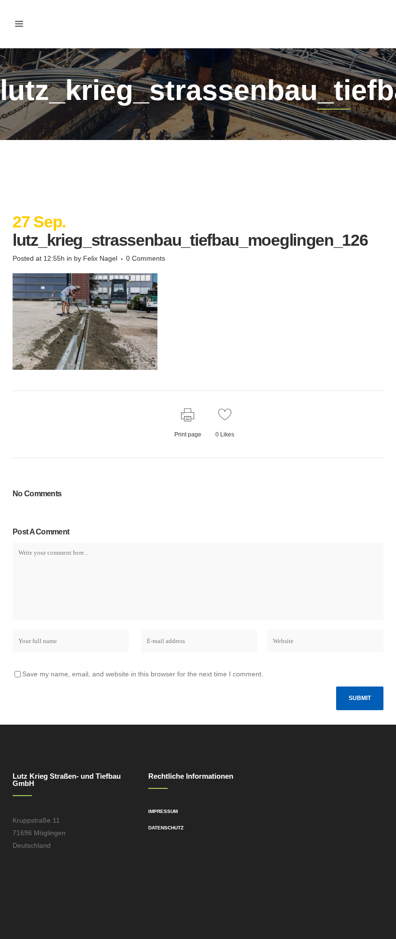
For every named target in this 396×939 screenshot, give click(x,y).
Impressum (163, 811)
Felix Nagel (100, 258)
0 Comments (145, 258)
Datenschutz (166, 827)
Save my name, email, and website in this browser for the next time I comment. (142, 674)
